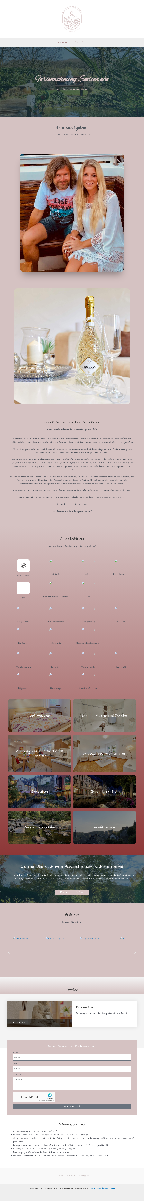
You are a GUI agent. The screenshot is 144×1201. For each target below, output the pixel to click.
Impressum (84, 1175)
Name (15, 1052)
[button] (9, 952)
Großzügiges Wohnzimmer (104, 753)
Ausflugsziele (104, 827)
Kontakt (80, 42)
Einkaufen (39, 791)
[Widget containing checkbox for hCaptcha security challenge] (34, 1097)
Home (62, 42)
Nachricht (17, 1074)
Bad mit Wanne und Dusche (104, 715)
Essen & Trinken (104, 791)
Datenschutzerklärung (65, 1175)
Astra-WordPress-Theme (103, 1188)
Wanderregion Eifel (39, 827)
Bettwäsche (39, 715)
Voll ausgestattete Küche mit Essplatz (39, 753)
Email (15, 1063)
